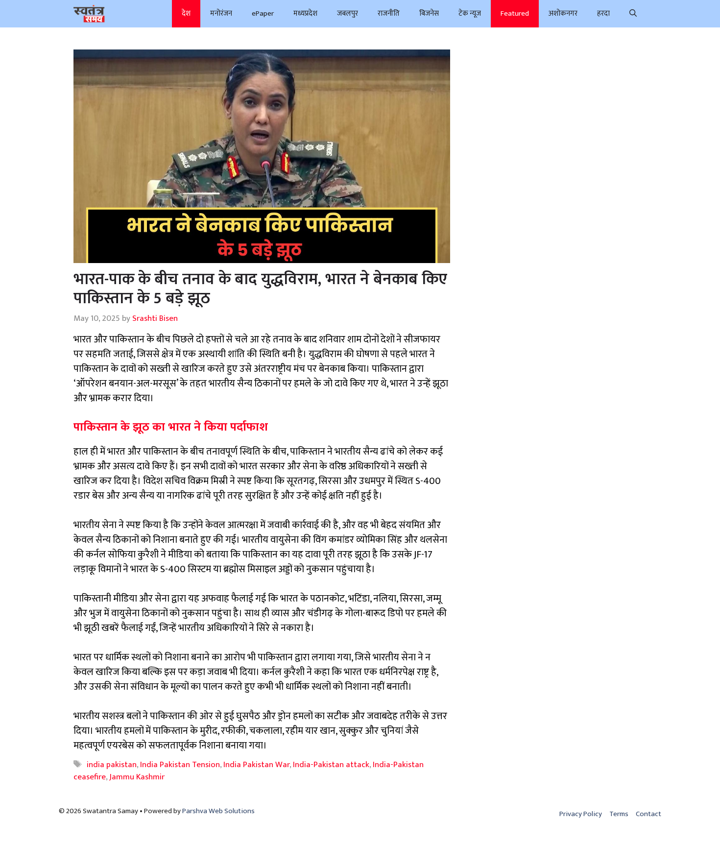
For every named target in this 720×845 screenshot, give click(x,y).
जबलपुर (347, 13)
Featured (515, 13)
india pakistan (112, 765)
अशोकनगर (563, 13)
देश (186, 13)
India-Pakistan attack (331, 765)
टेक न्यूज (469, 13)
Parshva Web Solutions (218, 811)
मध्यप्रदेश (305, 13)
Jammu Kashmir (137, 777)
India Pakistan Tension (180, 765)
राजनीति (389, 13)
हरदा (603, 13)
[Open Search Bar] (633, 13)
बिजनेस (429, 13)
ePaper (263, 13)
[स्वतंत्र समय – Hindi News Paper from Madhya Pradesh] (89, 13)
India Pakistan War (256, 765)
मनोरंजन (221, 13)
